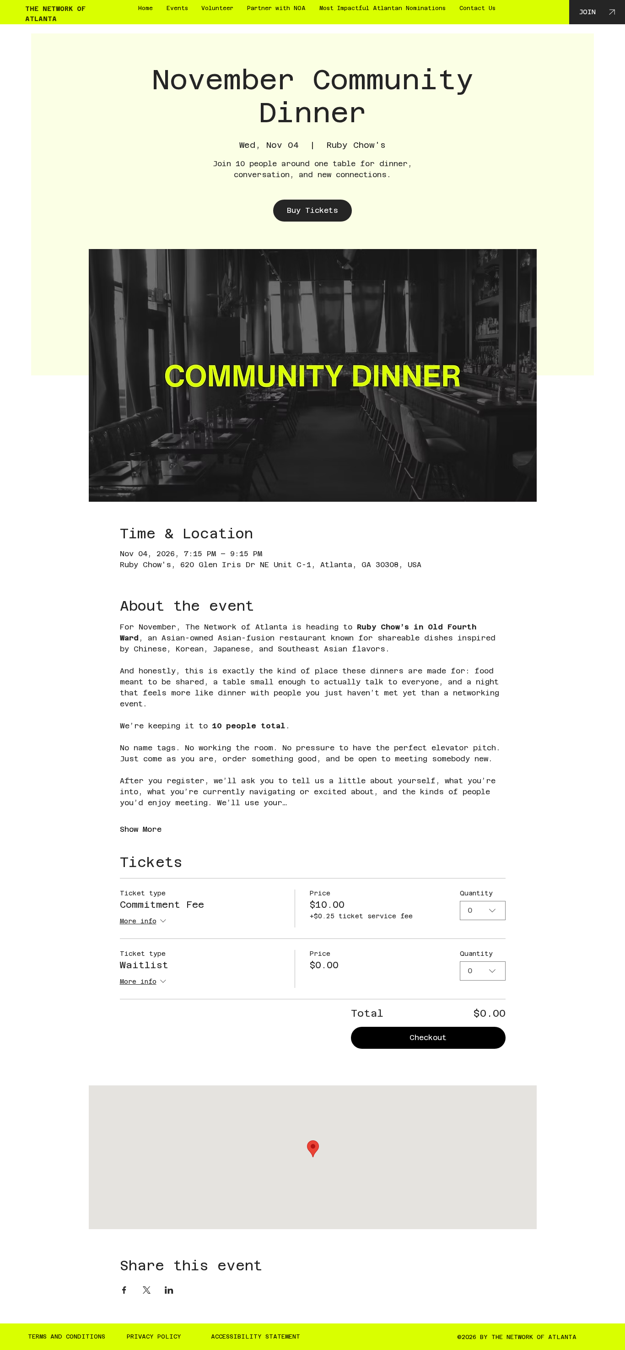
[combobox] (483, 910)
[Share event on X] (146, 1290)
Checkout (428, 1037)
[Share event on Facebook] (124, 1290)
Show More (141, 829)
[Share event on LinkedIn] (169, 1290)
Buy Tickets (312, 210)
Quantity (476, 893)
